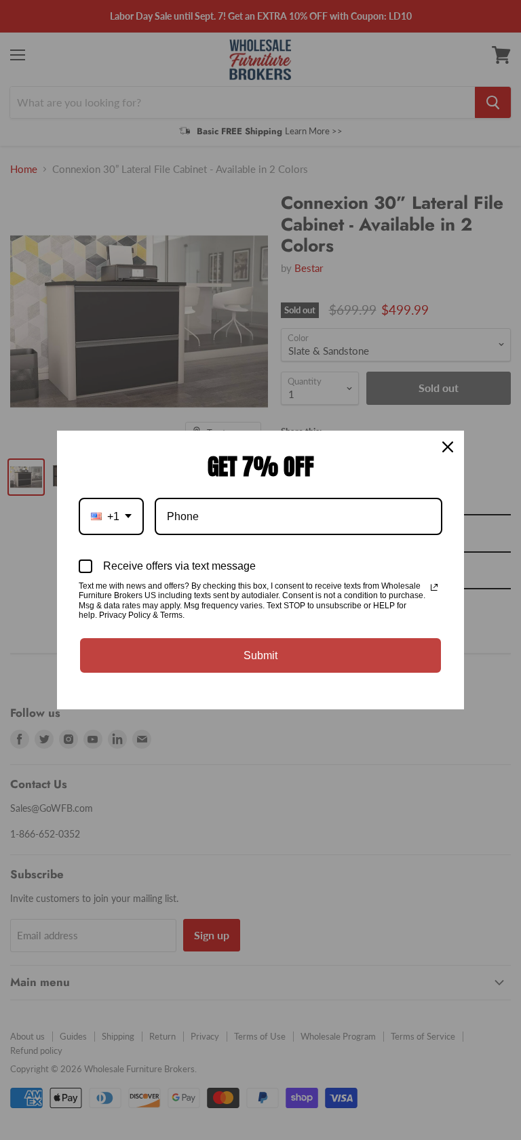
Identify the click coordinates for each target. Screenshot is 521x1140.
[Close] (447, 447)
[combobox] (111, 516)
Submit (260, 655)
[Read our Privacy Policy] (434, 587)
